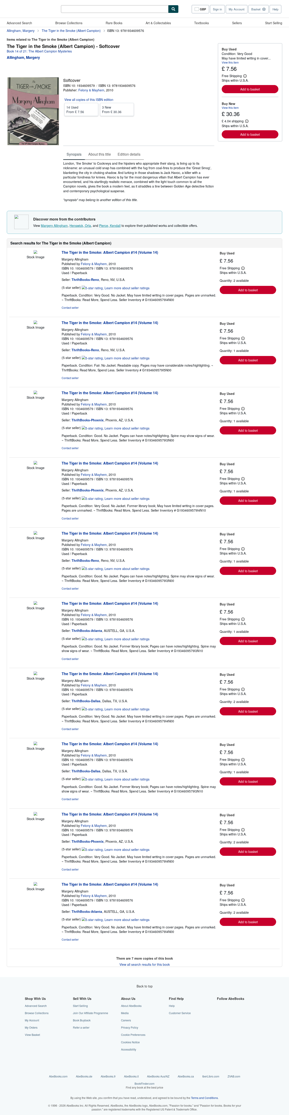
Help (275, 9)
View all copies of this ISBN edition (88, 99)
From (75, 109)
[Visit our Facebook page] (219, 1006)
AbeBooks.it (131, 1076)
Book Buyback (82, 1020)
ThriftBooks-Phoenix (88, 420)
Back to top (145, 986)
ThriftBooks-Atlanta (87, 630)
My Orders (31, 1027)
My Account (237, 9)
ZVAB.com (234, 1076)
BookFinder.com (144, 1085)
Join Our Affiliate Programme (90, 1013)
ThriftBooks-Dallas (86, 701)
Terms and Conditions (204, 1098)
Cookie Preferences (133, 1035)
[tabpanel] (138, 181)
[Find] (173, 9)
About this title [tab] (99, 154)
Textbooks (201, 23)
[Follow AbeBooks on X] (219, 1013)
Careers (126, 1020)
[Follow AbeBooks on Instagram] (219, 1020)
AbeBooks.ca (186, 1076)
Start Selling (273, 23)
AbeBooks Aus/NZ (158, 1076)
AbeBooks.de (84, 1076)
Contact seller (70, 307)
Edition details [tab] (129, 154)
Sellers (237, 23)
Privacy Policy (129, 1027)
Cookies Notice (130, 1042)
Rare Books (114, 23)
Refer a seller (81, 1027)
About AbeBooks (131, 1006)
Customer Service (180, 1013)
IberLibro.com (210, 1076)
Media (125, 1013)
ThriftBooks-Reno (85, 279)
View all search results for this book (144, 964)
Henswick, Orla (80, 225)
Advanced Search (19, 23)
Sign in (217, 9)
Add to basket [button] (250, 89)
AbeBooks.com (58, 1076)
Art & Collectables (158, 23)
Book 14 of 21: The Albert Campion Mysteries (39, 51)
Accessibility (128, 1049)
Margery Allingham (54, 225)
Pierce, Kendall (110, 225)
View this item (230, 62)
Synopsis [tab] (74, 154)
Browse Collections (68, 23)
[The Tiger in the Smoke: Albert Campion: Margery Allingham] (35, 252)
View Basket (32, 1035)
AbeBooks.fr (108, 1076)
